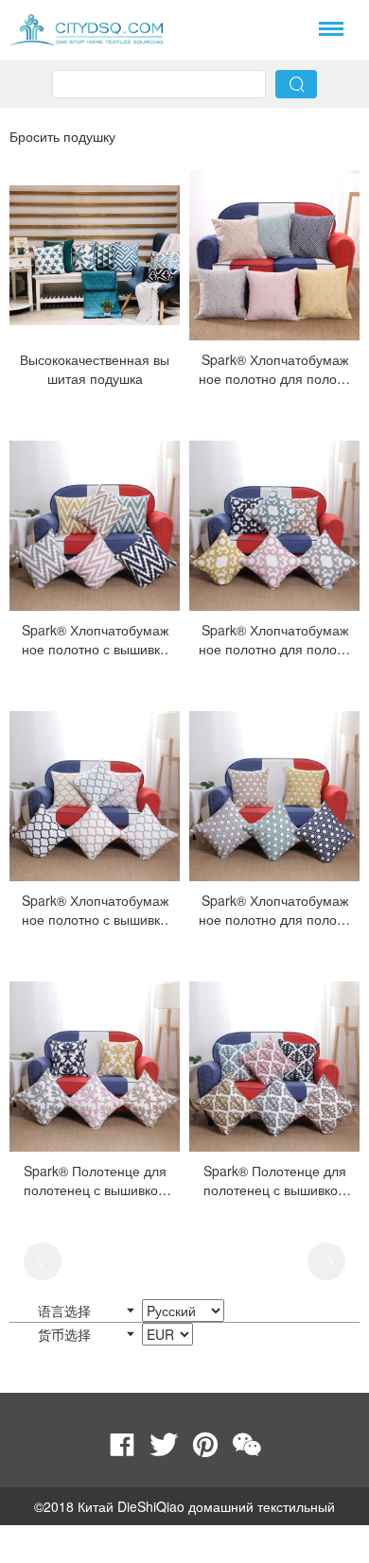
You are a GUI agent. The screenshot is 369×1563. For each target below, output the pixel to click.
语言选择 (66, 1310)
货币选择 (66, 1334)
